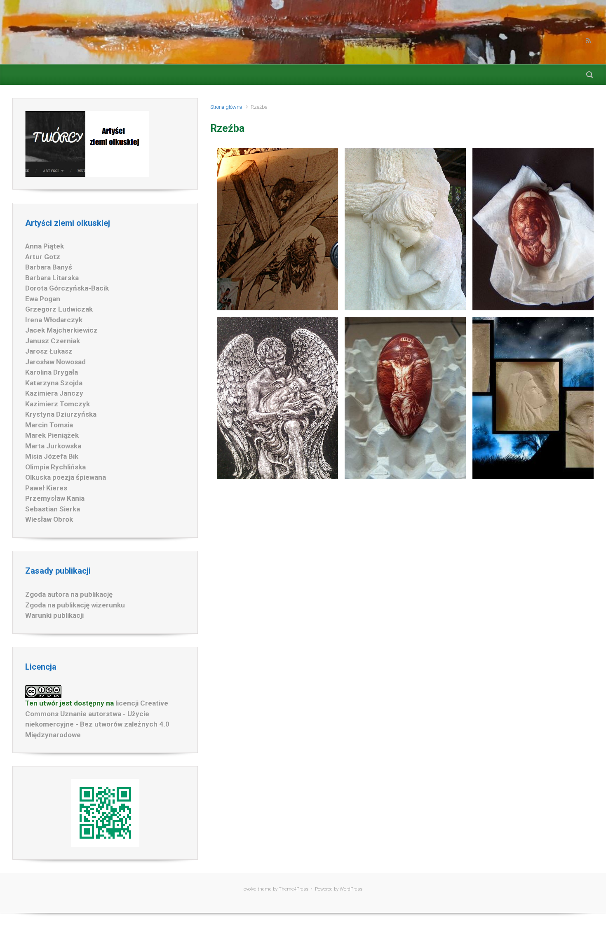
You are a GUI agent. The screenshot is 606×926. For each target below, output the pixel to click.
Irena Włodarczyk (53, 320)
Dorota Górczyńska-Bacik (67, 288)
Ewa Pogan (42, 299)
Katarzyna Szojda (53, 383)
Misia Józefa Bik (51, 456)
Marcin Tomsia (49, 425)
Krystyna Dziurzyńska (60, 414)
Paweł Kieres (46, 488)
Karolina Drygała (51, 372)
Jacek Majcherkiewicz (61, 330)
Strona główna (226, 107)
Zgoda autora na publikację (69, 594)
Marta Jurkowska (53, 446)
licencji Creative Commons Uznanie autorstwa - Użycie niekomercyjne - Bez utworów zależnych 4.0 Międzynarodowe (97, 719)
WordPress (351, 889)
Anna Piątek (44, 246)
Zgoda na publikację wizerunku (75, 605)
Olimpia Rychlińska (55, 467)
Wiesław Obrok (49, 519)
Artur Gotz (42, 257)
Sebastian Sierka (52, 509)
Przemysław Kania (55, 498)
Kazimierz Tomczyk (57, 404)
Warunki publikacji (54, 615)
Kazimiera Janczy (54, 393)
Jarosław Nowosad (55, 362)
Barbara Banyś (48, 267)
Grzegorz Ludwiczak (59, 309)
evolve (250, 889)
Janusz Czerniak (52, 341)
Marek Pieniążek (52, 435)
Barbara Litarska (52, 278)
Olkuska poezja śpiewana (65, 477)
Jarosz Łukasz (49, 351)
